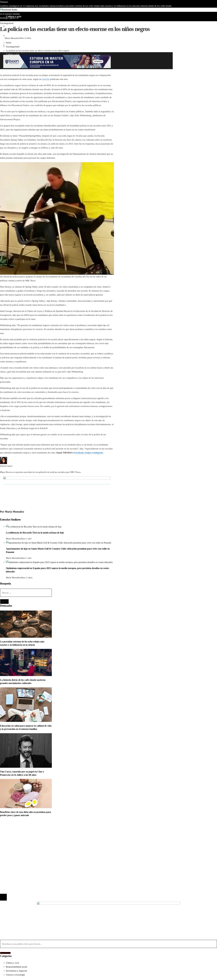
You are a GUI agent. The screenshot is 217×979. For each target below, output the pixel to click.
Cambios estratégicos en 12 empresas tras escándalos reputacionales (31, 6)
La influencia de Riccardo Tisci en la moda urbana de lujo (35, 532)
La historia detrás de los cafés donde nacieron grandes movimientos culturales (44, 859)
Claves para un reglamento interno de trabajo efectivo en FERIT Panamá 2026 (74, 10)
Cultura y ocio (12, 832)
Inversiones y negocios (16, 836)
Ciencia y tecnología (15, 828)
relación (45, 79)
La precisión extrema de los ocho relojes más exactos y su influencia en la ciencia (100, 6)
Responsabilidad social (16, 840)
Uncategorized (6, 23)
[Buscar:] (26, 593)
